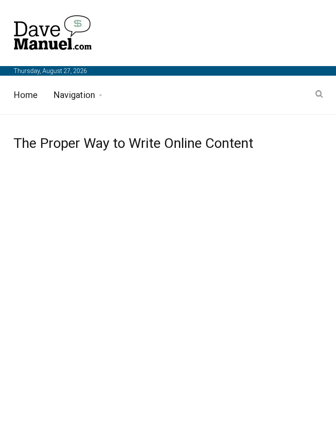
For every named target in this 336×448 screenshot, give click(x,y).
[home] (53, 34)
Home (26, 95)
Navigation (74, 95)
